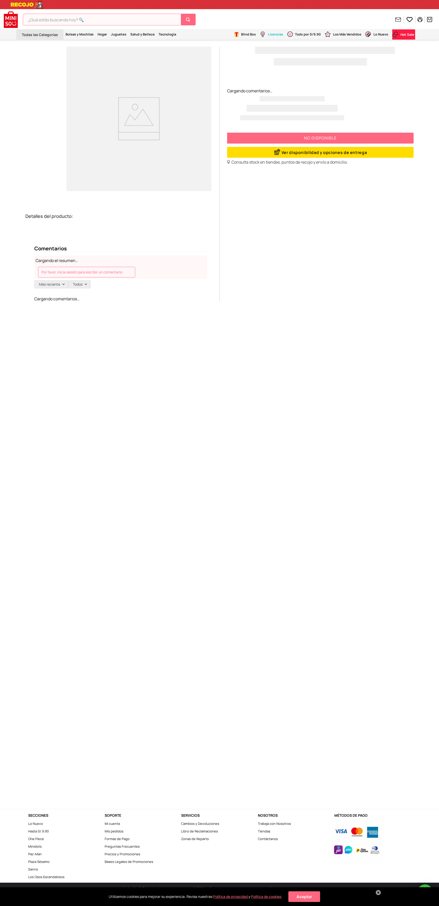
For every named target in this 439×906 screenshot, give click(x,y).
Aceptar (304, 896)
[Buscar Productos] (189, 19)
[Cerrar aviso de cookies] (378, 892)
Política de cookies (266, 896)
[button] (320, 152)
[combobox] (109, 19)
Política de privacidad (230, 896)
